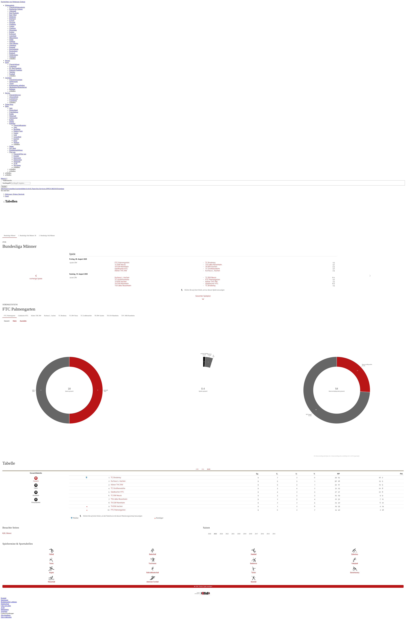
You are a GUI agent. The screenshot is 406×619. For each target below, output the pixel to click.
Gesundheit (17, 137)
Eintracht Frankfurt (15, 70)
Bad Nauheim (14, 13)
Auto (15, 127)
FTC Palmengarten (122, 263)
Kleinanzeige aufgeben (17, 85)
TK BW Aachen (211, 267)
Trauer (11, 83)
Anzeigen (4, 611)
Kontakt (16, 156)
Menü (3, 178)
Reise (15, 141)
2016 (262, 534)
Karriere (16, 139)
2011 (274, 534)
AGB (15, 163)
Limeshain (12, 36)
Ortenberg (12, 45)
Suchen (4, 186)
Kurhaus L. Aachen (212, 271)
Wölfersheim (13, 55)
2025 (215, 534)
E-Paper (33, 189)
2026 (209, 534)
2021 (233, 534)
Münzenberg (13, 38)
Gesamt (6, 321)
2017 (256, 534)
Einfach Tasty (18, 131)
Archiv (28, 189)
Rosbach (12, 53)
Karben (11, 32)
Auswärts (23, 321)
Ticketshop (60, 189)
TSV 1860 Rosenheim (213, 265)
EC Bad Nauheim (15, 68)
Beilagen (12, 89)
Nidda (11, 40)
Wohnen (16, 142)
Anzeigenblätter (20, 189)
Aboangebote (13, 97)
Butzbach (12, 19)
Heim (14, 321)
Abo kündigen (5, 615)
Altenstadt (12, 11)
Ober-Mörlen (13, 43)
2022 (227, 534)
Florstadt (12, 22)
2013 (268, 534)
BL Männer (7, 533)
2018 (250, 534)
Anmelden (11, 189)
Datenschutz (18, 160)
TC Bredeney (210, 263)
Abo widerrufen (6, 617)
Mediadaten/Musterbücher (18, 87)
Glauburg (12, 28)
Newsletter (17, 165)
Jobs (2, 189)
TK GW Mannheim (122, 267)
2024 (221, 534)
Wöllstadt (12, 57)
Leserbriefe (13, 101)
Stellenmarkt (13, 81)
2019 (244, 534)
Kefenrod (12, 34)
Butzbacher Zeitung (16, 9)
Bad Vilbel (12, 15)
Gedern (11, 26)
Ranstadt (12, 47)
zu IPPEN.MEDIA (50, 189)
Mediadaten (5, 609)
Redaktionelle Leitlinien (9, 602)
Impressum (17, 158)
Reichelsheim (13, 49)
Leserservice (13, 99)
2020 (238, 534)
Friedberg (12, 24)
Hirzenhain (13, 30)
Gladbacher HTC (121, 269)
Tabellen (12, 72)
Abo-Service (40, 189)
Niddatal (12, 41)
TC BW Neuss (120, 265)
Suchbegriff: (7, 183)
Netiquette (17, 162)
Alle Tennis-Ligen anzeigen (203, 586)
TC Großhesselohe (212, 269)
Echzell (11, 20)
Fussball (12, 74)
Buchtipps (17, 129)
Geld (15, 135)
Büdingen (12, 17)
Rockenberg (13, 51)
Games (16, 133)
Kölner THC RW (121, 271)
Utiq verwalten (6, 606)
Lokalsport (12, 66)
